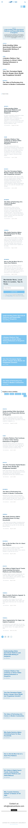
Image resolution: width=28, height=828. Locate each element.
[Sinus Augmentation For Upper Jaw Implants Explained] (14, 612)
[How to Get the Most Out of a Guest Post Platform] (14, 254)
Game (4, 56)
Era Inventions (7, 125)
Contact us (14, 810)
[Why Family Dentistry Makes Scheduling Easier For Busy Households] (14, 225)
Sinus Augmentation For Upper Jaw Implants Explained (13, 621)
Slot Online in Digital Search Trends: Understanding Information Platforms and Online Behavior (14, 570)
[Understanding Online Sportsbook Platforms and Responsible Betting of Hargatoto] (14, 22)
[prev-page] (21, 6)
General (6, 230)
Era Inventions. (14, 824)
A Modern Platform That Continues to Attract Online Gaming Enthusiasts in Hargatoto (12, 61)
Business (5, 80)
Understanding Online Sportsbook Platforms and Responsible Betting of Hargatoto (14, 31)
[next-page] (24, 6)
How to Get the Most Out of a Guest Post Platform (13, 262)
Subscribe (14, 292)
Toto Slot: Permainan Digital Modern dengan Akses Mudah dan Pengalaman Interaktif (13, 73)
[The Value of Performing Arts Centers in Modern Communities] (14, 194)
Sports (14, 28)
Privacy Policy (9, 296)
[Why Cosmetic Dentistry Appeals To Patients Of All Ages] (14, 587)
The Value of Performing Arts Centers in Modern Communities (14, 83)
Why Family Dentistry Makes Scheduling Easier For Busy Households (12, 233)
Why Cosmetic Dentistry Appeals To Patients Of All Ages (14, 596)
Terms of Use (20, 294)
